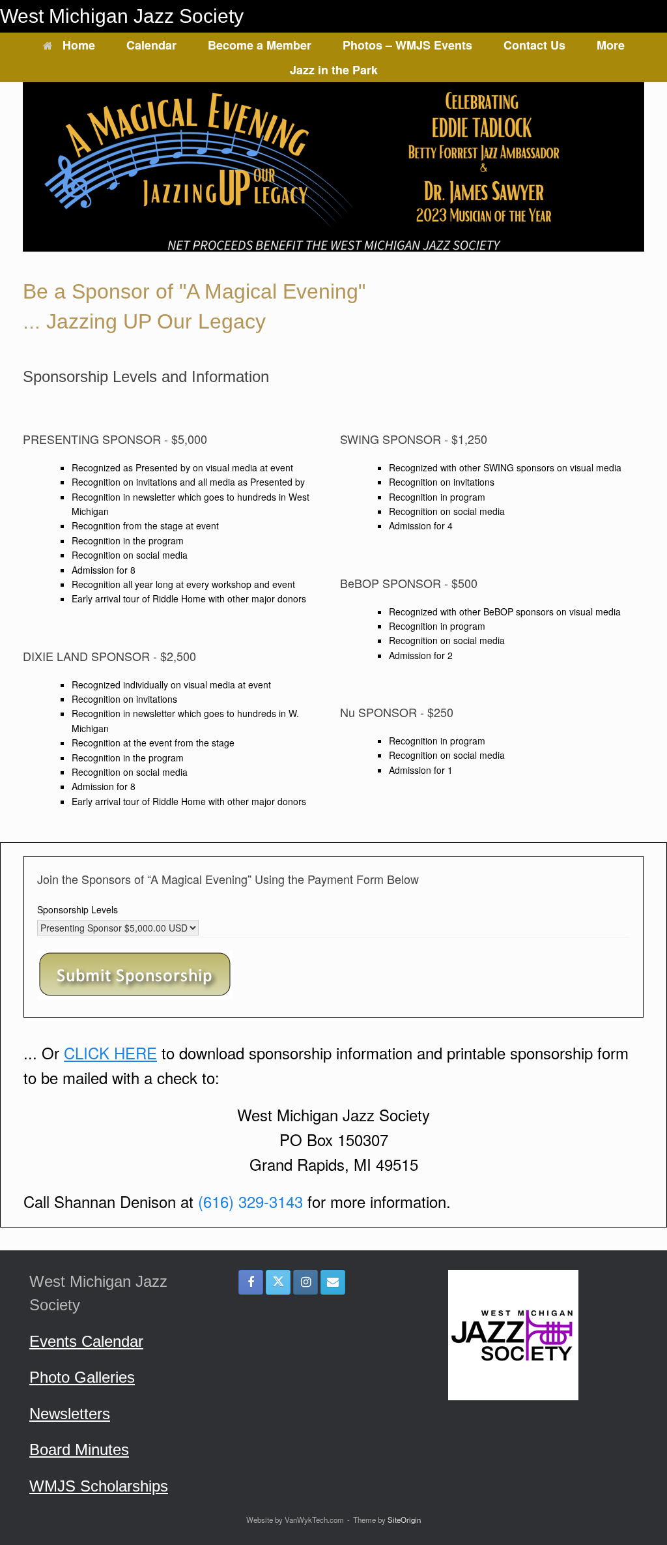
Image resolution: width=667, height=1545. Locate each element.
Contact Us (534, 45)
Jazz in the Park (334, 69)
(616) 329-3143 (250, 1201)
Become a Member (259, 45)
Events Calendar (86, 1341)
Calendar (151, 45)
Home (79, 45)
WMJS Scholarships (98, 1486)
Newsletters (69, 1413)
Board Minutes (79, 1449)
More (611, 45)
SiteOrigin (404, 1519)
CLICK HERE (110, 1052)
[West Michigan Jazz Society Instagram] (305, 1282)
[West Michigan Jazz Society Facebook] (250, 1282)
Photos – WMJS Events (407, 45)
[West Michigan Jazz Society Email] (332, 1282)
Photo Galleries (82, 1377)
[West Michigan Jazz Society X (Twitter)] (278, 1282)
